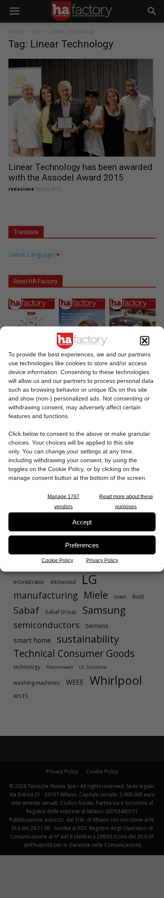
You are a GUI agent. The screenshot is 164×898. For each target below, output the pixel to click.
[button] (144, 341)
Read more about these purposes (126, 502)
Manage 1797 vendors (63, 502)
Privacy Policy (102, 560)
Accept (82, 521)
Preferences (82, 544)
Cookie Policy (57, 560)
